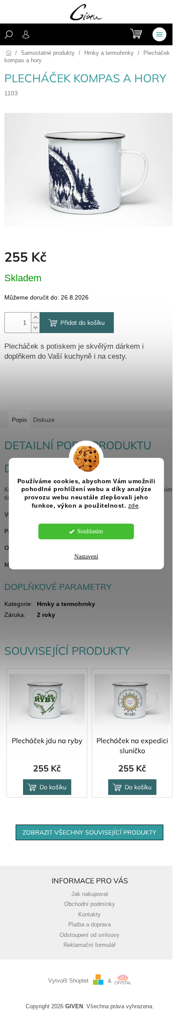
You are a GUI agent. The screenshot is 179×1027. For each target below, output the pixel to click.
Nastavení (86, 556)
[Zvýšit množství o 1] (35, 318)
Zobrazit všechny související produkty (89, 832)
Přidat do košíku (82, 323)
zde (133, 505)
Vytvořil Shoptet (68, 981)
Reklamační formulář (89, 945)
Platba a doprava (89, 925)
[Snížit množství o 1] (35, 328)
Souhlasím (90, 531)
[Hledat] (8, 34)
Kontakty (89, 915)
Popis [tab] (19, 419)
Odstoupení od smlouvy (89, 935)
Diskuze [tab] (44, 419)
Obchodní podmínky (89, 904)
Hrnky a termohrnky (66, 603)
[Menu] (159, 34)
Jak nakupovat (89, 894)
